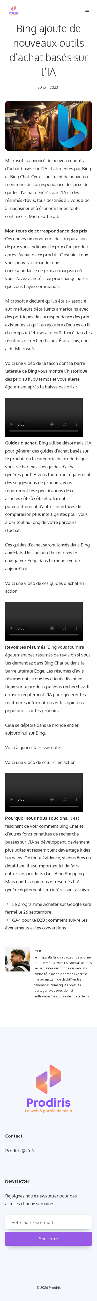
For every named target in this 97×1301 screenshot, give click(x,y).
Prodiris (55, 1287)
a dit (53, 216)
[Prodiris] (13, 10)
